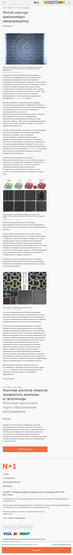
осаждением (33, 149)
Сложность (9, 478)
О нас (6, 474)
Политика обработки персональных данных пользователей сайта (24, 539)
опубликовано (19, 98)
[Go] (4, 2)
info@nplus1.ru (20, 518)
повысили (7, 370)
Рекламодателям (11, 482)
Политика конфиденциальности (62, 544)
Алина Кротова (7, 26)
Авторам (7, 486)
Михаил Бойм (7, 418)
